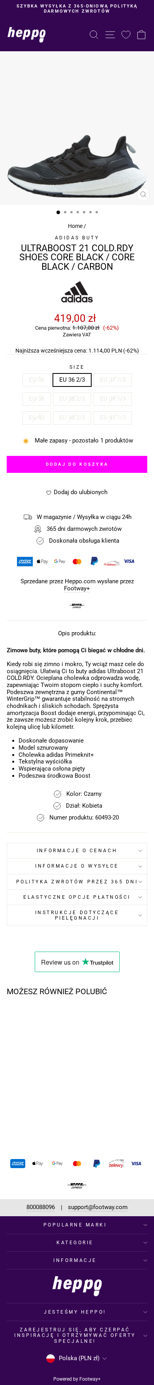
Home (75, 226)
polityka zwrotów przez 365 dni (77, 882)
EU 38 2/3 (72, 398)
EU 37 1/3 (113, 379)
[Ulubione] (126, 34)
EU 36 (36, 379)
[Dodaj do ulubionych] (50, 1017)
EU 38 (36, 398)
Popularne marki (75, 1225)
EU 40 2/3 (72, 417)
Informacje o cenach (77, 850)
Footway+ (77, 588)
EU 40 (36, 417)
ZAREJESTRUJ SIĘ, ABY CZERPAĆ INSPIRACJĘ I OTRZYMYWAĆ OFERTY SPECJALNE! (75, 1335)
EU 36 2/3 (72, 379)
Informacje (74, 1260)
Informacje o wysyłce (77, 866)
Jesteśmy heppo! (75, 1312)
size (77, 367)
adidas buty (77, 238)
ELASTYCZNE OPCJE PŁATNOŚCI (77, 897)
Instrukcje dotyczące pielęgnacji (77, 915)
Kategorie (75, 1242)
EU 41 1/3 (113, 417)
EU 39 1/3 (113, 398)
